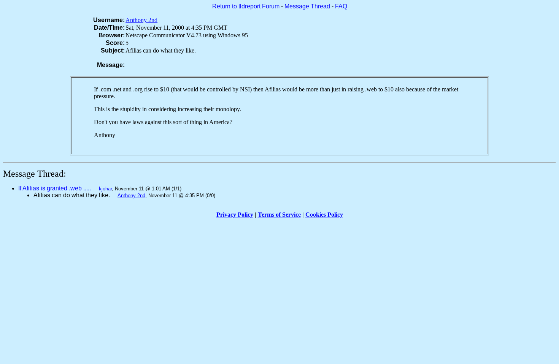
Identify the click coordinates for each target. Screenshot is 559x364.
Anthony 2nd (141, 20)
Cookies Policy (324, 214)
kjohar (105, 189)
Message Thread (307, 6)
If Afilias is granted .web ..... (54, 188)
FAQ (341, 6)
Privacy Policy (234, 214)
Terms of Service (279, 214)
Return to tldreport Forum (246, 6)
